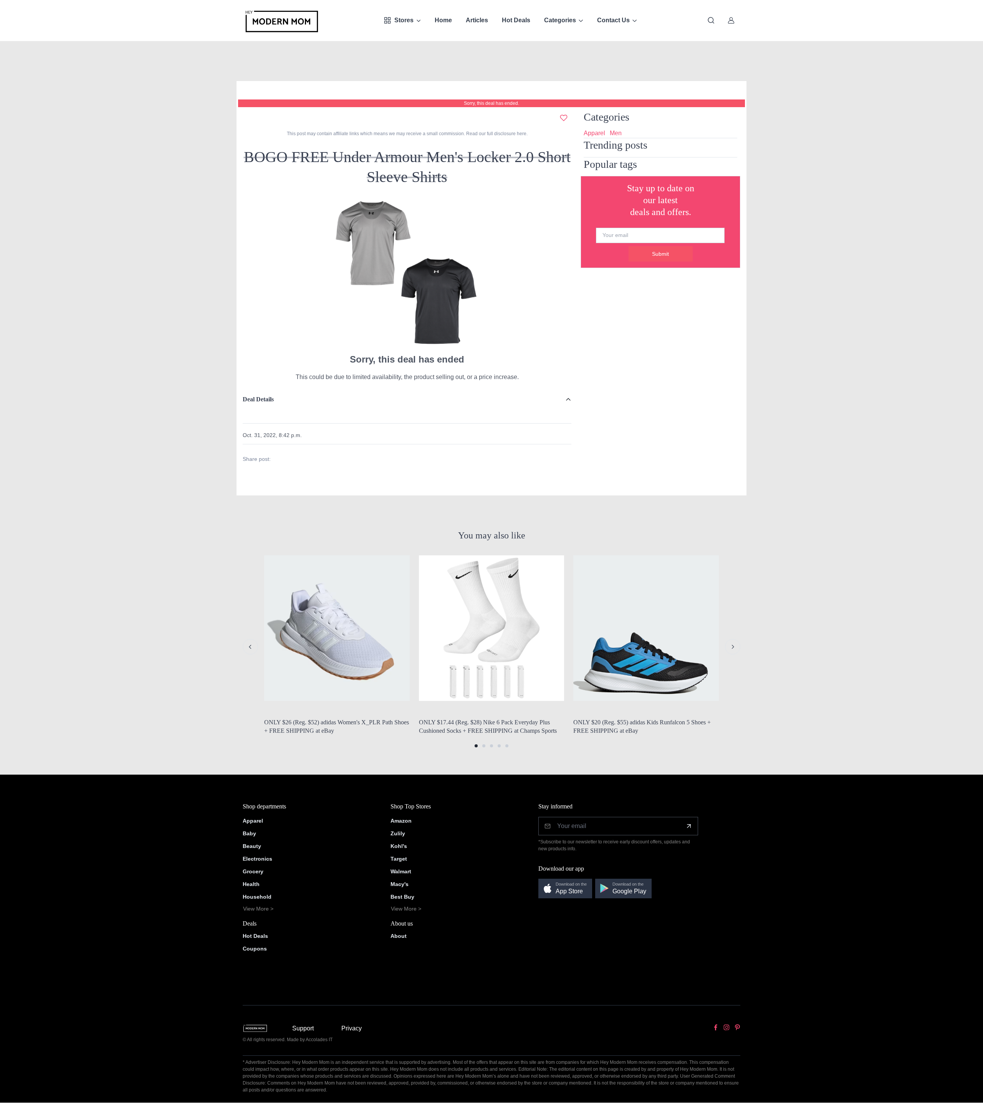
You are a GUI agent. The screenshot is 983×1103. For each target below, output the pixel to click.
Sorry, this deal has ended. (491, 103)
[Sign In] (731, 20)
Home (443, 20)
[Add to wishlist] (563, 118)
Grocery (253, 871)
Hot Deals (516, 20)
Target (399, 859)
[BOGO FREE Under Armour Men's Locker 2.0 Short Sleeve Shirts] (407, 272)
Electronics (257, 859)
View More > (258, 909)
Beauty (252, 846)
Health (251, 884)
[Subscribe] (689, 826)
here (521, 133)
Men (616, 133)
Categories (560, 20)
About (399, 936)
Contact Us (613, 20)
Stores (404, 20)
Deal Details (258, 399)
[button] (476, 745)
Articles (477, 20)
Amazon (401, 821)
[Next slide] (732, 646)
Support (303, 1028)
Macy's (400, 884)
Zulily (398, 833)
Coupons (255, 949)
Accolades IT (319, 1039)
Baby (249, 833)
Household (257, 897)
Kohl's (399, 846)
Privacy (351, 1028)
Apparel (594, 133)
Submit (660, 254)
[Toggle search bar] (711, 20)
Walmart (401, 871)
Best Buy (402, 897)
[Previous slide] (250, 646)
